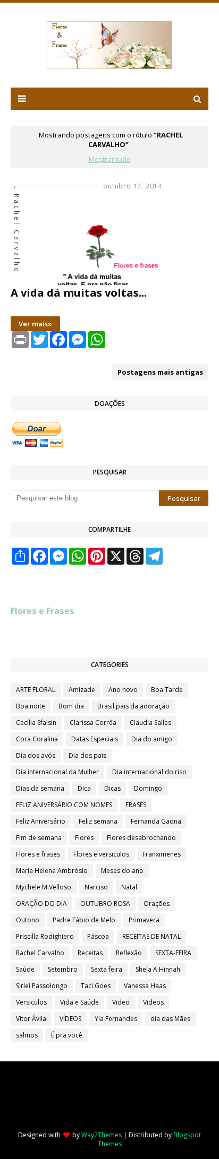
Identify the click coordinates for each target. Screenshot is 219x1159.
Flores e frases (38, 854)
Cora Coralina (37, 738)
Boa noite (30, 706)
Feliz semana (98, 821)
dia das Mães (170, 1018)
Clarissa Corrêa (93, 722)
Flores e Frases (42, 611)
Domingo (148, 788)
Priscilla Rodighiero (45, 936)
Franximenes (161, 854)
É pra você (66, 1035)
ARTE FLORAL (35, 689)
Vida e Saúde (79, 1002)
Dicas (112, 788)
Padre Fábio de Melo (84, 919)
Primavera (144, 919)
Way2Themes (101, 1134)
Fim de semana (39, 837)
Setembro (63, 969)
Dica (84, 788)
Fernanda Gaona (156, 821)
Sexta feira (106, 969)
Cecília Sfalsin (36, 722)
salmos (27, 1035)
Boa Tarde (167, 689)
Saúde (25, 969)
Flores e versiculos (101, 854)
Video (121, 1002)
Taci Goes (96, 985)
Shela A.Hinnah (158, 969)
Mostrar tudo (110, 159)
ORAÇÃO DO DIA (41, 903)
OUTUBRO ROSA (105, 903)
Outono (27, 919)
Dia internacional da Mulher (57, 771)
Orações (157, 903)
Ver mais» (35, 323)
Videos (153, 1002)
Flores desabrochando (141, 837)
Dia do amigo (151, 738)
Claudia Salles (150, 722)
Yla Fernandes (116, 1018)
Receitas (90, 952)
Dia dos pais (87, 755)
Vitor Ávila (31, 1018)
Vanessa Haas (145, 985)
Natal (129, 887)
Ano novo (123, 689)
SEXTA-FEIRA (173, 952)
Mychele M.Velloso (43, 887)
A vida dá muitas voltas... (79, 293)
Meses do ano (122, 870)
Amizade (82, 689)
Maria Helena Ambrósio (52, 870)
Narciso (96, 887)
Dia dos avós (35, 755)
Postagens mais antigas (160, 372)
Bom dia (71, 706)
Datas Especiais (94, 738)
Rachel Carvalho (40, 952)
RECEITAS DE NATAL (151, 936)
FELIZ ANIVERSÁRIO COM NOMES (64, 804)
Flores (84, 837)
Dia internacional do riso (149, 771)
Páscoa (98, 936)
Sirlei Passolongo (42, 985)
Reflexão (129, 952)
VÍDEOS (70, 1018)
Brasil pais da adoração (133, 706)
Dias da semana (40, 788)
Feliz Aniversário (40, 821)
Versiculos (31, 1002)
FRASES (135, 804)
